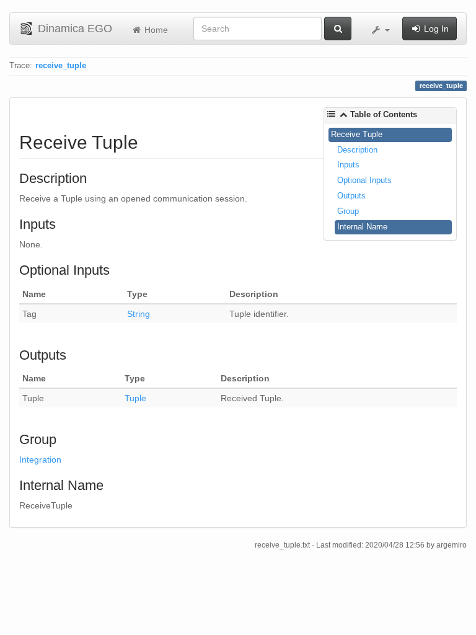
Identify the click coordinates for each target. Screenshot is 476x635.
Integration (40, 459)
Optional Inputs (364, 180)
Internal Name (362, 226)
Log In (435, 28)
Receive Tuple (356, 134)
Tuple (135, 398)
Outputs (351, 195)
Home (155, 30)
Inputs (348, 164)
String (138, 314)
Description (357, 149)
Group (348, 211)
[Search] (337, 28)
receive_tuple (60, 65)
